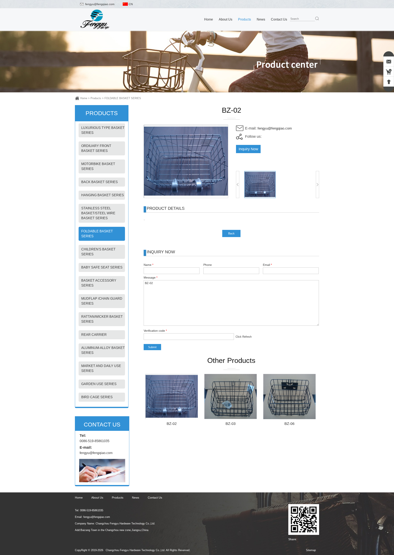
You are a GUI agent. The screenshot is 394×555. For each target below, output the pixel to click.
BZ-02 (172, 424)
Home (83, 98)
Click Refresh (244, 336)
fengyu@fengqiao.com (100, 4)
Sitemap (311, 550)
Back (231, 233)
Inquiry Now (248, 149)
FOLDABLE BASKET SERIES (122, 98)
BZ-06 (289, 424)
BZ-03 (231, 424)
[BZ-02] (186, 196)
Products (95, 98)
